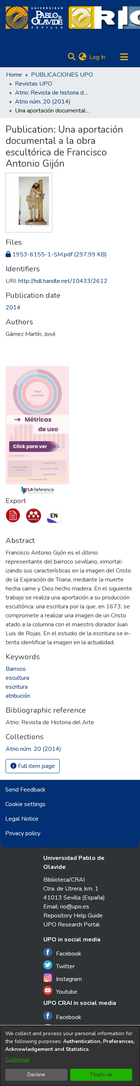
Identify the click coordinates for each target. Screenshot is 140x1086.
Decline (36, 1074)
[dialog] (70, 1056)
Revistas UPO (33, 84)
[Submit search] (71, 57)
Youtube (66, 992)
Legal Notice (21, 819)
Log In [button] (97, 57)
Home (14, 75)
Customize (17, 1059)
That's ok (101, 1074)
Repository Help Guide (73, 915)
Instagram (69, 979)
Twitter (65, 966)
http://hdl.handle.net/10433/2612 (63, 281)
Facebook (68, 954)
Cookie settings (25, 804)
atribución (18, 696)
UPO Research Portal (71, 924)
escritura (17, 687)
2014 (13, 307)
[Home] (34, 17)
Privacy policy (22, 833)
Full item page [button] (35, 766)
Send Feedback (25, 790)
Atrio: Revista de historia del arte (52, 93)
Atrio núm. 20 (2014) (43, 102)
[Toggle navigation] (123, 57)
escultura (17, 678)
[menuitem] (82, 57)
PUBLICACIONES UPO (62, 75)
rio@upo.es (74, 907)
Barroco (16, 669)
